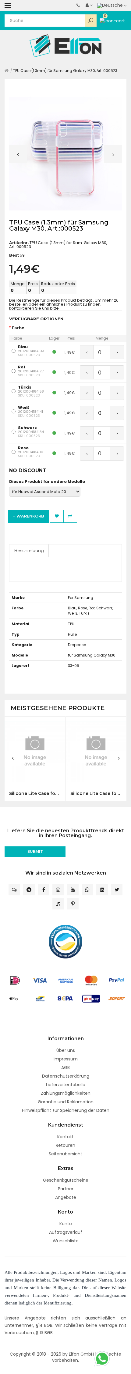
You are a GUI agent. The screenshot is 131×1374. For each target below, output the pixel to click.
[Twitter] (116, 889)
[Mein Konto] (89, 5)
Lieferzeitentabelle (65, 1085)
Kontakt (65, 1137)
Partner (65, 1189)
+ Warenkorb (28, 516)
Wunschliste (66, 1241)
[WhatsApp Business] (87, 889)
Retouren (65, 1145)
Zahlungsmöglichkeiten (65, 1093)
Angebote (65, 1197)
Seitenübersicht (65, 1154)
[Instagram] (58, 889)
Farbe (18, 328)
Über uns (65, 1050)
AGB (65, 1067)
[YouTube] (73, 889)
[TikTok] (58, 903)
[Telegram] (29, 889)
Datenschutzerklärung (65, 1076)
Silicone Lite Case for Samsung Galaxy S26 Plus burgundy (96, 793)
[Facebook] (43, 889)
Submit (35, 851)
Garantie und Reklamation (66, 1102)
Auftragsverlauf (65, 1232)
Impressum (66, 1059)
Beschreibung (29, 550)
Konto (65, 1224)
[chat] (14, 889)
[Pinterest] (73, 903)
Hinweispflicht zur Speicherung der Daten (65, 1110)
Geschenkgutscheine (65, 1180)
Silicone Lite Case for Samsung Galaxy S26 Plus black (35, 793)
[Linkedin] (102, 889)
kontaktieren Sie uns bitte (34, 308)
